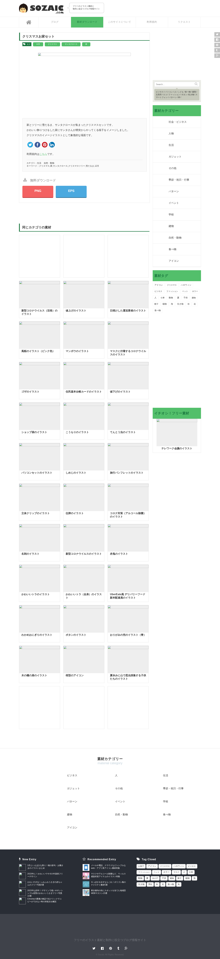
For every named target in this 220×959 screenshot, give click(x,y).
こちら (43, 154)
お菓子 (141, 866)
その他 (172, 168)
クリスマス (52, 44)
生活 (39, 163)
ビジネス (160, 92)
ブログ (55, 21)
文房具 (159, 94)
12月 (38, 44)
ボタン (184, 94)
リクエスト (184, 21)
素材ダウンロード (87, 21)
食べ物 (188, 92)
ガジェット (175, 156)
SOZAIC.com (41, 8)
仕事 (163, 298)
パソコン (169, 92)
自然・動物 (49, 163)
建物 (171, 226)
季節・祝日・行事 (179, 179)
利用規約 (152, 21)
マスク (176, 872)
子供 (185, 298)
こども (180, 92)
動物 (171, 297)
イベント (174, 203)
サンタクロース (71, 44)
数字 (156, 304)
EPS (71, 191)
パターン (173, 97)
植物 (165, 304)
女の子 (155, 878)
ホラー (195, 291)
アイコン (174, 260)
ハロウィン (186, 285)
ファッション (174, 94)
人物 (171, 133)
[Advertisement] (163, 8)
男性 (150, 884)
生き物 (191, 94)
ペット (185, 291)
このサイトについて (119, 21)
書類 (194, 92)
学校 (171, 214)
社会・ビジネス (178, 121)
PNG (37, 191)
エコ (165, 94)
